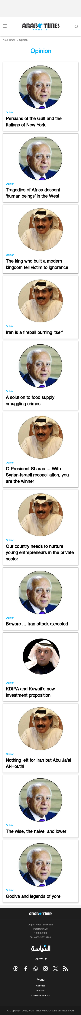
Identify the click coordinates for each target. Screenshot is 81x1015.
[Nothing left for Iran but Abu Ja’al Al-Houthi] (40, 729)
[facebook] (25, 968)
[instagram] (45, 968)
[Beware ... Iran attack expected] (40, 593)
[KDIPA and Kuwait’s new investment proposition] (40, 657)
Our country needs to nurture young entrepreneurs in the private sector (40, 552)
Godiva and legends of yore (33, 896)
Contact (40, 985)
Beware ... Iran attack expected (37, 624)
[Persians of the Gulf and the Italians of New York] (40, 87)
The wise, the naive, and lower (36, 831)
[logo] (40, 26)
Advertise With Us (40, 995)
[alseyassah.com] (40, 948)
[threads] (15, 968)
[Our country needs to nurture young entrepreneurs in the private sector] (40, 515)
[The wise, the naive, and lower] (40, 800)
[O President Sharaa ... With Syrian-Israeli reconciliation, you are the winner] (40, 437)
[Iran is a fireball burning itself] (40, 301)
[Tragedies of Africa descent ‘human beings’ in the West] (40, 158)
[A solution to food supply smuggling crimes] (40, 366)
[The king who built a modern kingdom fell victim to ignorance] (40, 230)
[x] (55, 968)
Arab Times (9, 40)
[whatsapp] (35, 968)
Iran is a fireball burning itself (34, 333)
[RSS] (65, 968)
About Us (40, 990)
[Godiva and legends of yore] (40, 865)
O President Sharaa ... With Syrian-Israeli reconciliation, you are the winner (37, 475)
